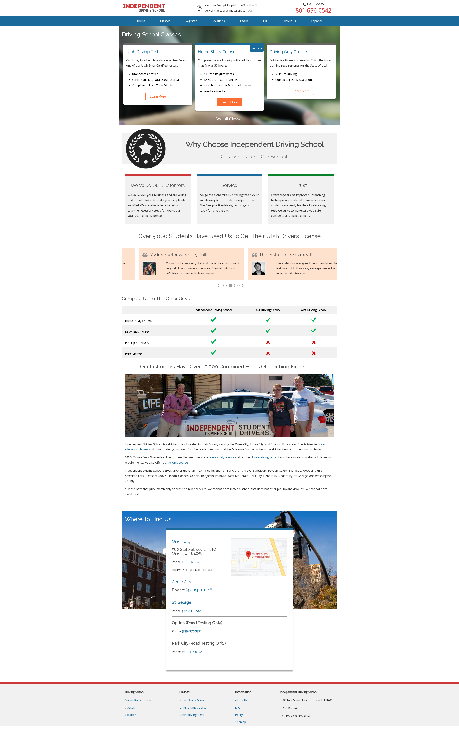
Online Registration (138, 700)
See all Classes (229, 119)
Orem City (181, 541)
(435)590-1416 (199, 590)
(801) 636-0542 (192, 652)
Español (316, 21)
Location (130, 715)
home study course (221, 457)
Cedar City (181, 582)
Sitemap (240, 722)
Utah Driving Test (142, 51)
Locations (218, 21)
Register (191, 21)
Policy (239, 715)
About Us (289, 21)
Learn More (158, 96)
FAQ (265, 21)
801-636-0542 (191, 562)
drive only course (176, 462)
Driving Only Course (288, 51)
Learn (244, 21)
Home (141, 21)
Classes (165, 21)
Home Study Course (216, 51)
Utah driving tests (264, 457)
